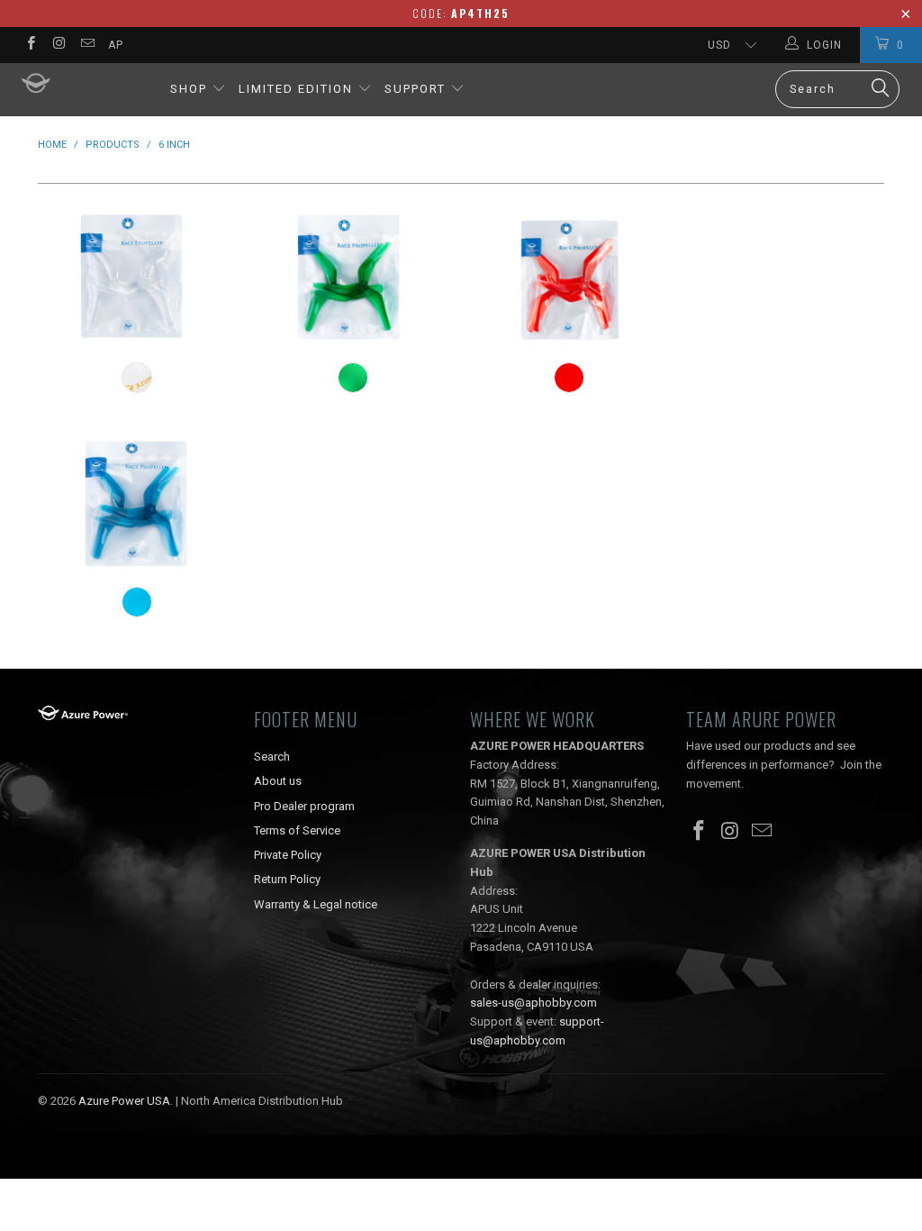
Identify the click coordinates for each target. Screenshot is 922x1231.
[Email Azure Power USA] (87, 45)
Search (272, 756)
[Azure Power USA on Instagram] (58, 45)
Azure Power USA (124, 1101)
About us (278, 781)
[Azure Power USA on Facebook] (30, 45)
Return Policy (287, 879)
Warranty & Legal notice (315, 904)
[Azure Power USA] (83, 84)
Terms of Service (297, 830)
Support (417, 89)
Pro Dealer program (304, 806)
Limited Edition (296, 89)
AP (115, 45)
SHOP (188, 89)
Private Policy (287, 855)
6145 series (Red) (569, 276)
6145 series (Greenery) (353, 276)
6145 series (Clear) (137, 276)
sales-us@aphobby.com (533, 1002)
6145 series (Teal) (137, 500)
